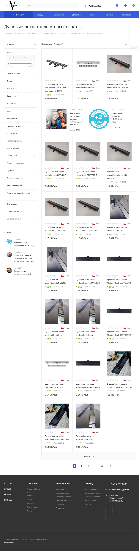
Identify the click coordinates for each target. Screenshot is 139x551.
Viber (108, 517)
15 (102, 466)
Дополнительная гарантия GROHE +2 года (24, 243)
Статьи (7, 232)
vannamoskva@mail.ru (119, 489)
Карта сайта (9, 543)
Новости (30, 496)
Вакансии (30, 503)
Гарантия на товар (63, 501)
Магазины (60, 489)
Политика (60, 504)
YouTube (122, 510)
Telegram (115, 510)
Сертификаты (32, 507)
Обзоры (88, 504)
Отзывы (30, 500)
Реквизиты (60, 508)
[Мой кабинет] (109, 6)
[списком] (130, 44)
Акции (7, 489)
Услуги (8, 495)
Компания (32, 484)
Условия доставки (63, 497)
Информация (63, 484)
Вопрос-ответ (90, 501)
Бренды (8, 500)
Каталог (8, 484)
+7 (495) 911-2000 (92, 6)
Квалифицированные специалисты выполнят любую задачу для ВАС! (24, 258)
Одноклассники (129, 510)
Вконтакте (108, 510)
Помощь (89, 484)
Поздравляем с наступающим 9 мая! (22, 272)
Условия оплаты (62, 493)
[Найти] (76, 5)
